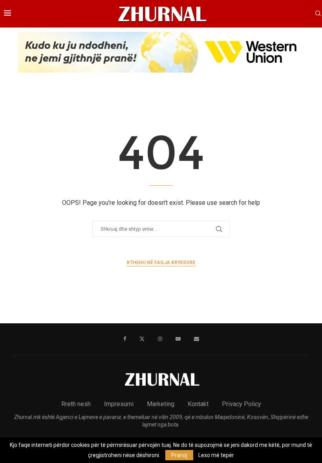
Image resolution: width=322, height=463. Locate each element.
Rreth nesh (76, 404)
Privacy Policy (241, 404)
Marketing (160, 404)
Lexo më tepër (216, 455)
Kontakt (198, 404)
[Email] (196, 339)
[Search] (318, 14)
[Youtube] (178, 339)
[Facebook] (124, 339)
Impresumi (119, 404)
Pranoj (179, 455)
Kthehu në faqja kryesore (161, 262)
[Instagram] (160, 339)
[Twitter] (142, 339)
